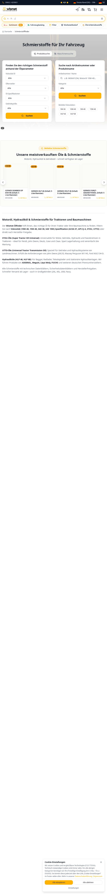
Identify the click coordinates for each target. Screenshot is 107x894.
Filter (54, 25)
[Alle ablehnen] (101, 862)
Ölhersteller (10, 84)
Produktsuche (43, 53)
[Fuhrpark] (83, 10)
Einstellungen (73, 888)
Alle (10, 78)
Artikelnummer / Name (67, 74)
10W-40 (73, 109)
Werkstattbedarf (71, 25)
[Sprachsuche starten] (101, 18)
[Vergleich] (89, 10)
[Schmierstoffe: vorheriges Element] (3, 182)
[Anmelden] (77, 10)
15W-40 (93, 109)
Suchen (29, 115)
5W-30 (62, 109)
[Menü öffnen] (102, 10)
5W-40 (82, 109)
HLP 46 (63, 114)
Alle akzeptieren (59, 882)
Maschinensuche (65, 53)
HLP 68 (73, 114)
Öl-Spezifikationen (13, 94)
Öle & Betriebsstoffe (93, 25)
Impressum (97, 876)
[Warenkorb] (95, 10)
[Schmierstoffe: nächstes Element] (104, 182)
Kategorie (62, 84)
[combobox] (85, 2)
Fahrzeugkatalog (37, 25)
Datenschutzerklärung (83, 876)
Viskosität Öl (10, 74)
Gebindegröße (11, 104)
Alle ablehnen (88, 882)
